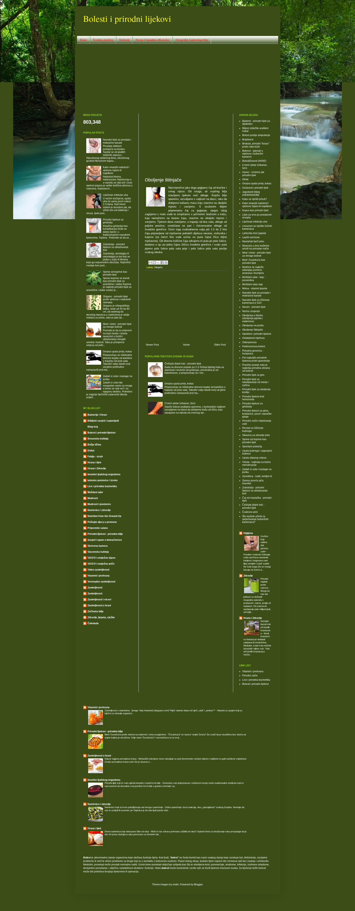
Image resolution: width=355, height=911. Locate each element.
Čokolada (93, 623)
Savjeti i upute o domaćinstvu (105, 540)
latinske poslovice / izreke (103, 480)
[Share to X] (158, 263)
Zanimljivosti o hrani (99, 605)
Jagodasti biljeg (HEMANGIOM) (251, 193)
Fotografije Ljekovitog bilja (192, 40)
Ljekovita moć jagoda (254, 233)
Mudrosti (93, 498)
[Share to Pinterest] (166, 263)
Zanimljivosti (95, 587)
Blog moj (93, 426)
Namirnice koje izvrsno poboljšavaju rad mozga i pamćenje (134, 807)
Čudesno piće (250, 512)
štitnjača (158, 267)
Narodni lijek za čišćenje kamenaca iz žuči (256, 301)
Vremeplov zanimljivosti (101, 581)
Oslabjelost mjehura (253, 338)
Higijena (248, 533)
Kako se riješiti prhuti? (254, 199)
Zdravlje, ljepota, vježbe (101, 617)
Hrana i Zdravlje (97, 468)
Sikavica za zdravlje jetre (256, 435)
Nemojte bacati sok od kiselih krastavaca (265, 627)
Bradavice (248, 139)
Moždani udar (95, 492)
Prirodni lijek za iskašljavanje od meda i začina (255, 382)
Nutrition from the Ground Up (104, 516)
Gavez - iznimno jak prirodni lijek (253, 173)
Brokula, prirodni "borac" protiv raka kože (255, 145)
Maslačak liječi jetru (253, 241)
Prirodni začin (250, 675)
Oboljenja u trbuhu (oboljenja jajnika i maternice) (252, 318)
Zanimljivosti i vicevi (99, 599)
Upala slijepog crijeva (254, 457)
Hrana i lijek (94, 462)
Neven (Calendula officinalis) (152, 40)
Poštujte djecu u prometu (102, 522)
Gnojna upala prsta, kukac (179, 383)
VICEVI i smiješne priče (101, 563)
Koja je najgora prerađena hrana (121, 759)
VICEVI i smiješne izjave (101, 557)
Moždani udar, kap (252, 284)
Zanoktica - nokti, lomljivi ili (257, 476)
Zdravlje (248, 575)
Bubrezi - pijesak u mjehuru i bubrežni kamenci (252, 153)
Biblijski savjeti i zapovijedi (103, 420)
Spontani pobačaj (252, 446)
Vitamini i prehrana (98, 575)
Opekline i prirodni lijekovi (256, 333)
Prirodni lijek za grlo (253, 375)
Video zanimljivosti (98, 569)
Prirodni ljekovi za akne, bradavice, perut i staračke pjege (257, 413)
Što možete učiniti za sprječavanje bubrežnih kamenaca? (255, 519)
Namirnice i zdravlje (99, 510)
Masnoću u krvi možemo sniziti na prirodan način (255, 247)
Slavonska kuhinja (98, 551)
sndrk (176, 884)
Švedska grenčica (103, 40)
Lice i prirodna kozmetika (102, 486)
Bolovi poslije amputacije (256, 135)
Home (83, 40)
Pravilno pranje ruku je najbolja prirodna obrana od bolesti (256, 367)
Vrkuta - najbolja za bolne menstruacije (256, 463)
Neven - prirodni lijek (253, 307)
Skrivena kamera (98, 545)
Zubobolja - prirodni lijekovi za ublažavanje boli (115, 247)
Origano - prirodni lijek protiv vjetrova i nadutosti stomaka (117, 299)
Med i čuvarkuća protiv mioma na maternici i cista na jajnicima (135, 734)
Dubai (91, 450)
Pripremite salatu (98, 528)
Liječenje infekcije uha (115, 195)
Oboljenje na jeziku (253, 325)
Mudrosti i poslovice (99, 504)
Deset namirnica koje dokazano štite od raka (127, 831)
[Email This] (150, 263)
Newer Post (152, 344)
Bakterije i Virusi (97, 414)
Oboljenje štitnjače (252, 329)
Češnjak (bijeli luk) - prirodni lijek (183, 363)
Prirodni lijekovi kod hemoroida (253, 398)
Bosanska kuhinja (98, 438)
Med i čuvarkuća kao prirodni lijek (253, 261)
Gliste (245, 179)
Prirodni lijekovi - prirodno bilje (105, 534)
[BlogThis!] (154, 263)
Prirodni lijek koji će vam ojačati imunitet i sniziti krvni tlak (133, 783)
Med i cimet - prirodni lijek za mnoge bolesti (117, 325)
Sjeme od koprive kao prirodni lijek (115, 273)
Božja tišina (94, 444)
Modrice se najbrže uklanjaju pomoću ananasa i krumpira (253, 270)
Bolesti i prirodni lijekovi (127, 18)
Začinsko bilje (96, 611)
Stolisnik (124, 40)
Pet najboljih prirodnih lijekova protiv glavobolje (256, 359)
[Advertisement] (177, 78)
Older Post (220, 344)
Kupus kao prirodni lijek (255, 210)
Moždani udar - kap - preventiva (253, 278)
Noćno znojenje (251, 311)
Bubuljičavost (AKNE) (254, 160)
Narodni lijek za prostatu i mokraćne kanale (117, 141)
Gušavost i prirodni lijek (255, 187)
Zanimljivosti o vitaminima (117, 710)
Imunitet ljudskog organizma (104, 474)
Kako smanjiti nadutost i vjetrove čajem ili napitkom (116, 170)
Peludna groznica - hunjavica (252, 352)
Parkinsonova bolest (253, 346)
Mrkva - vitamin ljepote (254, 288)
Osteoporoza (249, 342)
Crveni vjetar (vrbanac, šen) (180, 403)
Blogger (198, 884)
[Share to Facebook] (162, 263)
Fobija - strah (95, 456)
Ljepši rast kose (251, 237)
